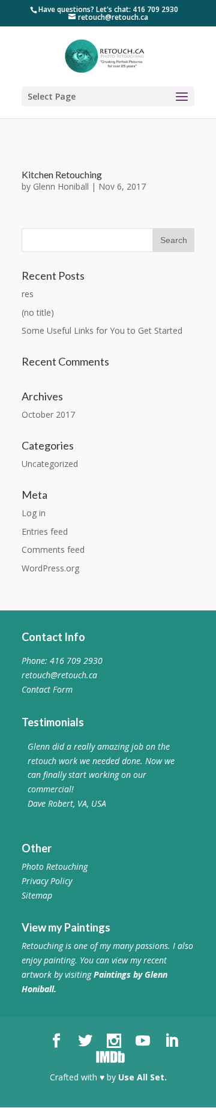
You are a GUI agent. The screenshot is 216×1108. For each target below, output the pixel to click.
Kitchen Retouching (62, 174)
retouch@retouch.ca (59, 675)
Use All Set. (142, 1077)
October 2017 (48, 414)
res (28, 294)
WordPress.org (50, 568)
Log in (34, 513)
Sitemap (37, 895)
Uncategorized (50, 463)
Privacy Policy (47, 881)
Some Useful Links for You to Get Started (102, 330)
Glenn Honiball (61, 186)
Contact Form (47, 689)
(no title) (38, 312)
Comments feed (53, 549)
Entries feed (45, 531)
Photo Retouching (55, 866)
